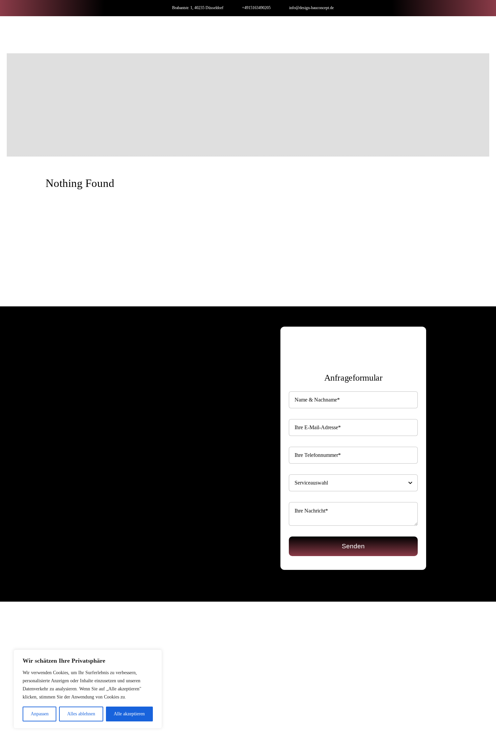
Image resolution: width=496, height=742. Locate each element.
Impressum (232, 715)
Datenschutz (262, 715)
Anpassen (40, 713)
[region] (87, 689)
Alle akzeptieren (129, 713)
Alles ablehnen (81, 713)
